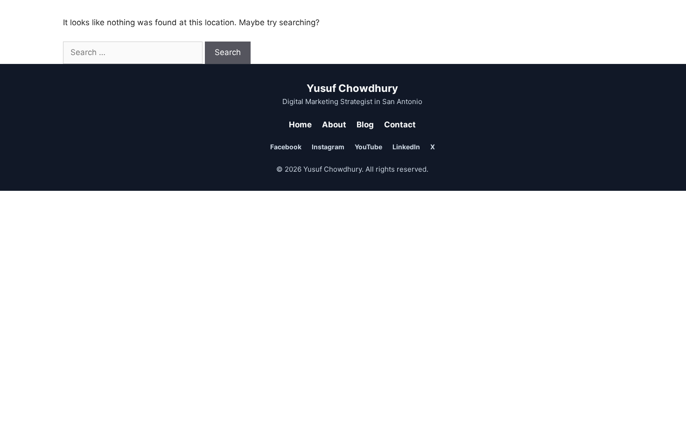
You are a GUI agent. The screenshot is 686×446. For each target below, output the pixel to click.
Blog (365, 124)
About (334, 124)
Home (300, 124)
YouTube (368, 147)
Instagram (328, 147)
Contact (400, 124)
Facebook (285, 147)
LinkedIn (406, 147)
